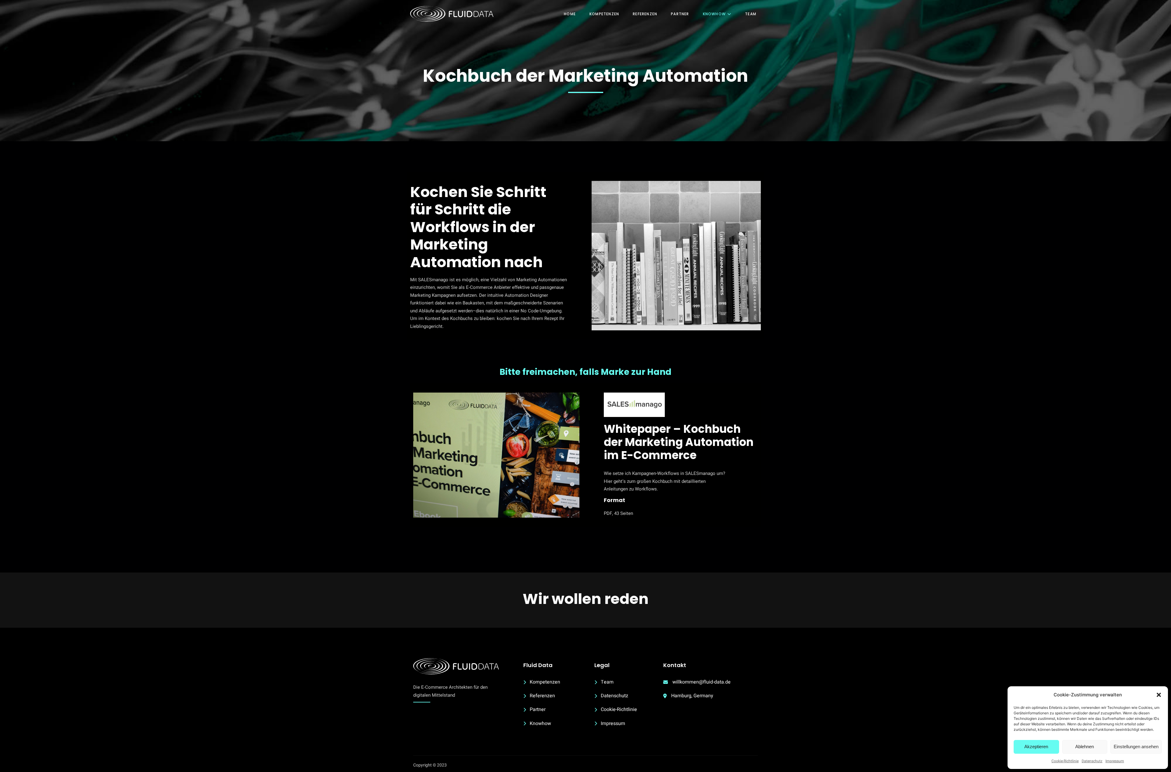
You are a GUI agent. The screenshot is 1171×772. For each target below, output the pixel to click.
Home (570, 13)
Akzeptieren (1036, 746)
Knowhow (714, 13)
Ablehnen (1084, 746)
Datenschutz (1092, 761)
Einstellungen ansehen (1136, 746)
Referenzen (645, 13)
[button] (1159, 695)
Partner (680, 13)
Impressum (1114, 761)
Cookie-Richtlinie (1065, 761)
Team (750, 13)
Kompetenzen (604, 13)
